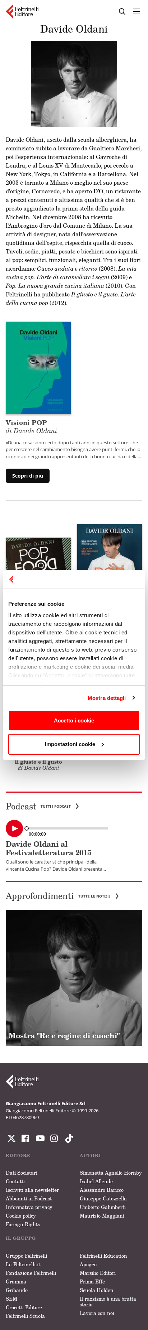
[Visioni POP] (38, 367)
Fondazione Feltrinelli (31, 1273)
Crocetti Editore (24, 1307)
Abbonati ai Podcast (29, 1198)
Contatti (15, 1181)
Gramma (16, 1281)
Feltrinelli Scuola (25, 1316)
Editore (18, 1155)
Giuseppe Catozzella (103, 1198)
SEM (11, 1298)
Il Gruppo (21, 1238)
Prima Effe (92, 1281)
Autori (90, 1155)
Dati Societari (21, 1172)
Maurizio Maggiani (102, 1215)
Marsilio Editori (98, 1273)
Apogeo (88, 1264)
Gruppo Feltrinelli (26, 1255)
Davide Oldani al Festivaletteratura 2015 (48, 848)
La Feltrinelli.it (23, 1264)
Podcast (38, 806)
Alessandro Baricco (102, 1190)
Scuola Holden (97, 1290)
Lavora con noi (97, 1313)
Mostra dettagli (107, 698)
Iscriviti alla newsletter (32, 1190)
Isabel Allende (96, 1181)
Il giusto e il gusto (38, 761)
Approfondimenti (58, 896)
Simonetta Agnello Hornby (111, 1172)
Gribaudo (17, 1290)
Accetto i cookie (74, 720)
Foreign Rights (23, 1224)
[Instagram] (67, 1138)
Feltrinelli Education (103, 1255)
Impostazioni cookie (70, 744)
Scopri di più (27, 475)
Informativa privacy (29, 1207)
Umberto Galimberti (103, 1207)
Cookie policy (21, 1215)
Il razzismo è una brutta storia (108, 1301)
